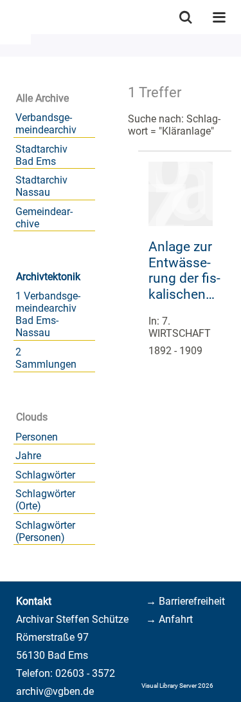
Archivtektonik (48, 276)
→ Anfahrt (169, 619)
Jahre (28, 456)
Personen (36, 437)
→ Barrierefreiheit (185, 601)
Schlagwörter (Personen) (45, 531)
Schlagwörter (45, 475)
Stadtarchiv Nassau (41, 186)
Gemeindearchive (44, 217)
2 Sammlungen (45, 358)
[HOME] (6, 17)
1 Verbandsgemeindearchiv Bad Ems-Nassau (47, 314)
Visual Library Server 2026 (177, 685)
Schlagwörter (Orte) (45, 500)
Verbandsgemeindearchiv (45, 123)
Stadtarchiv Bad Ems (41, 155)
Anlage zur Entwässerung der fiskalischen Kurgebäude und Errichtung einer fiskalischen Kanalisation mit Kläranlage (184, 271)
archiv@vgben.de (55, 691)
